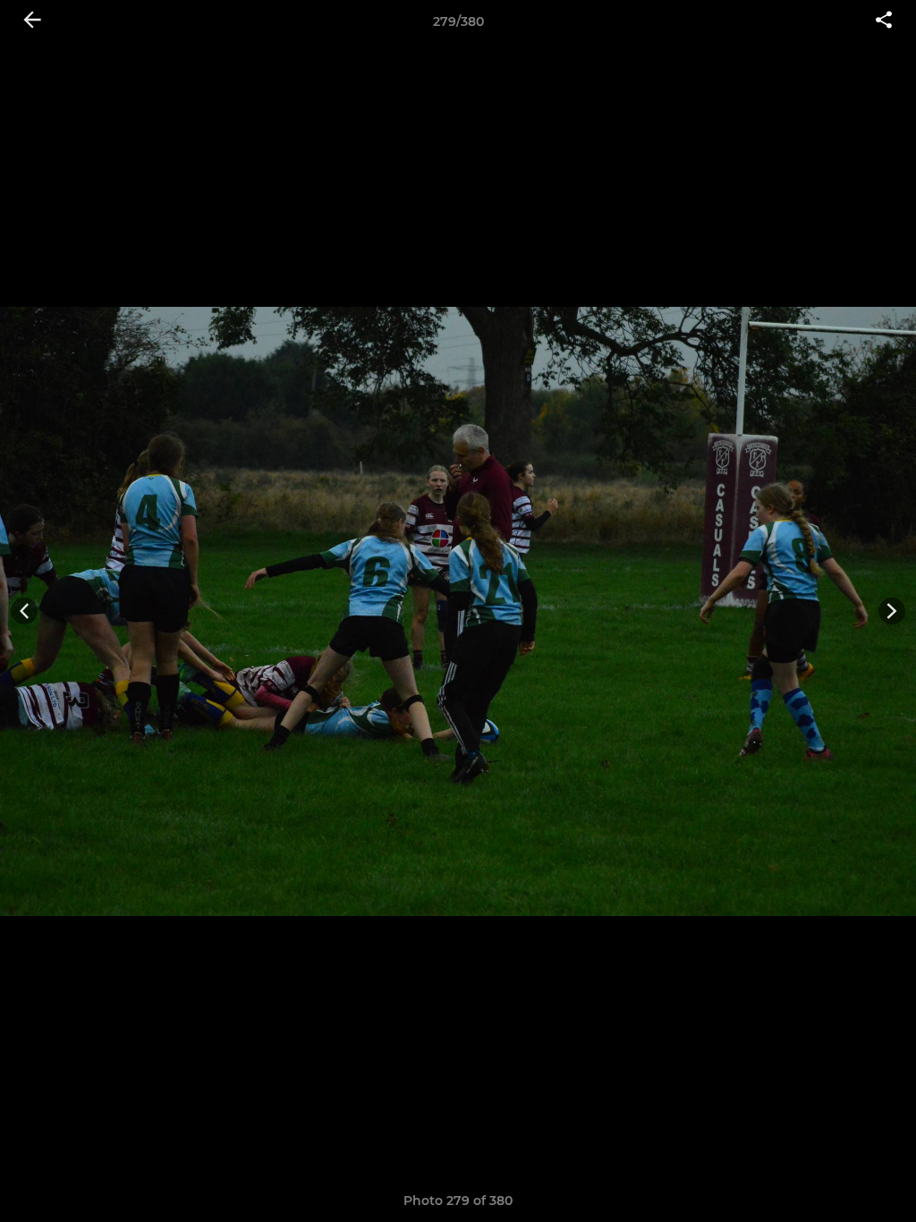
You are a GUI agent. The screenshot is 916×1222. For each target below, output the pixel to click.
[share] (884, 21)
